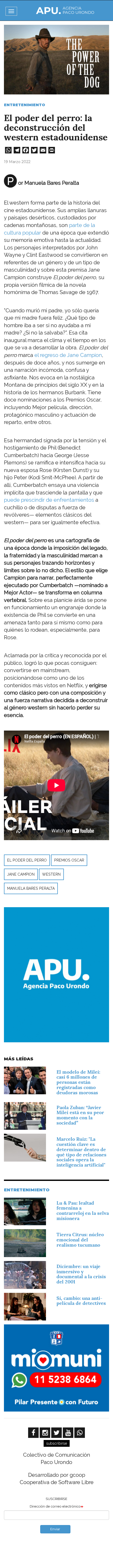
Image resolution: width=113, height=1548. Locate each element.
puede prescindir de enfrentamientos (49, 500)
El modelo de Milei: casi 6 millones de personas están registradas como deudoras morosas (78, 1082)
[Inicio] (65, 10)
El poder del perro (27, 860)
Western (51, 874)
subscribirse (56, 1443)
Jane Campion (21, 874)
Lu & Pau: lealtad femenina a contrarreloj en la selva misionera (82, 1210)
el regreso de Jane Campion (68, 355)
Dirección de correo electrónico (55, 1506)
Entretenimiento (24, 105)
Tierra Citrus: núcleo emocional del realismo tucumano (80, 1240)
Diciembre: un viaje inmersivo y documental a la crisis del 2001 (81, 1274)
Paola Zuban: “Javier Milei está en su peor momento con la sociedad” (80, 1115)
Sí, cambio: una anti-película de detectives (81, 1300)
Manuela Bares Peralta (31, 888)
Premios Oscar (69, 860)
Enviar (55, 1529)
